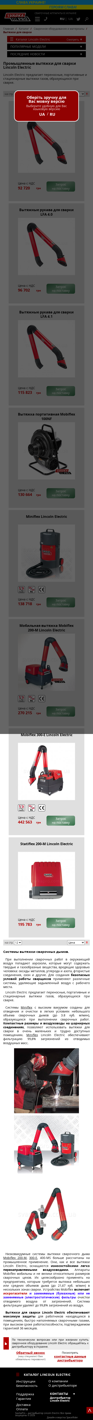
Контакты (59, 1393)
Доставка (23, 1404)
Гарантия (23, 1398)
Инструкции (25, 1381)
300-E (33, 1258)
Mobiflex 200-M (15, 1258)
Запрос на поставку (61, 821)
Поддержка (25, 1394)
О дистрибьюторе (62, 1385)
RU (52, 114)
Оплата (22, 1409)
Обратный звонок (30, 1353)
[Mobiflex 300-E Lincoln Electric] (46, 771)
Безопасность (27, 1385)
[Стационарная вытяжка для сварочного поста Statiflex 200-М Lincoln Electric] (46, 880)
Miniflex (26, 1007)
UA (42, 114)
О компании (58, 1381)
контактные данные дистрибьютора (70, 1358)
